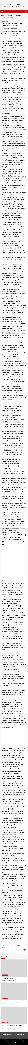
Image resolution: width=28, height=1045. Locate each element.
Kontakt (14, 1036)
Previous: (13, 945)
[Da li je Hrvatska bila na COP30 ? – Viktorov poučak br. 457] (14, 1015)
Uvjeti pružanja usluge (18, 1034)
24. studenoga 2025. (12, 1028)
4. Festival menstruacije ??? (8, 978)
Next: (14, 950)
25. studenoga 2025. (12, 1003)
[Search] (25, 11)
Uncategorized (4, 21)
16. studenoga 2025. (13, 28)
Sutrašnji (14, 4)
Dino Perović (5, 980)
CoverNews (10, 1042)
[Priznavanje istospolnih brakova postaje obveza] (14, 991)
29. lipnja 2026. (12, 980)
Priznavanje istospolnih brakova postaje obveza (13, 1002)
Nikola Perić (5, 28)
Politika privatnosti (7, 1034)
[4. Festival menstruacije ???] (14, 968)
